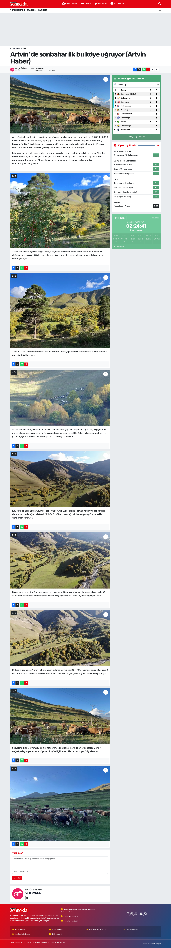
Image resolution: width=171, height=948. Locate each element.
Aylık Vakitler (120, 247)
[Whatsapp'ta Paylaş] (144, 69)
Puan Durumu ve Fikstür (98, 929)
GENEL (25, 48)
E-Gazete (118, 3)
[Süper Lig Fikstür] (158, 145)
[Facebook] (128, 914)
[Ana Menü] (160, 10)
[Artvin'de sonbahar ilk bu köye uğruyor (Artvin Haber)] (60, 104)
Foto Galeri (71, 3)
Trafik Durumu (57, 929)
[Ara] (159, 4)
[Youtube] (140, 914)
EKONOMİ (61, 943)
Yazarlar (102, 3)
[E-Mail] (27, 898)
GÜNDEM (42, 10)
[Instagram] (136, 914)
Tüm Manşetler (132, 929)
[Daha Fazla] (148, 69)
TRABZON (31, 10)
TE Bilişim (157, 944)
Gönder (17, 878)
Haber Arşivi (57, 934)
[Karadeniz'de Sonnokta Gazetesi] (19, 4)
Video (88, 3)
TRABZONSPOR (17, 10)
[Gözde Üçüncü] (17, 894)
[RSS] (145, 914)
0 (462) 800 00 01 (71, 916)
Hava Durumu (20, 929)
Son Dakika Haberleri (22, 934)
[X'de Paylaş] (139, 69)
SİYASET (44, 943)
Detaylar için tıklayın (136, 137)
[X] (132, 914)
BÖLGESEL (52, 943)
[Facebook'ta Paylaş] (135, 69)
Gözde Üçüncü (33, 893)
